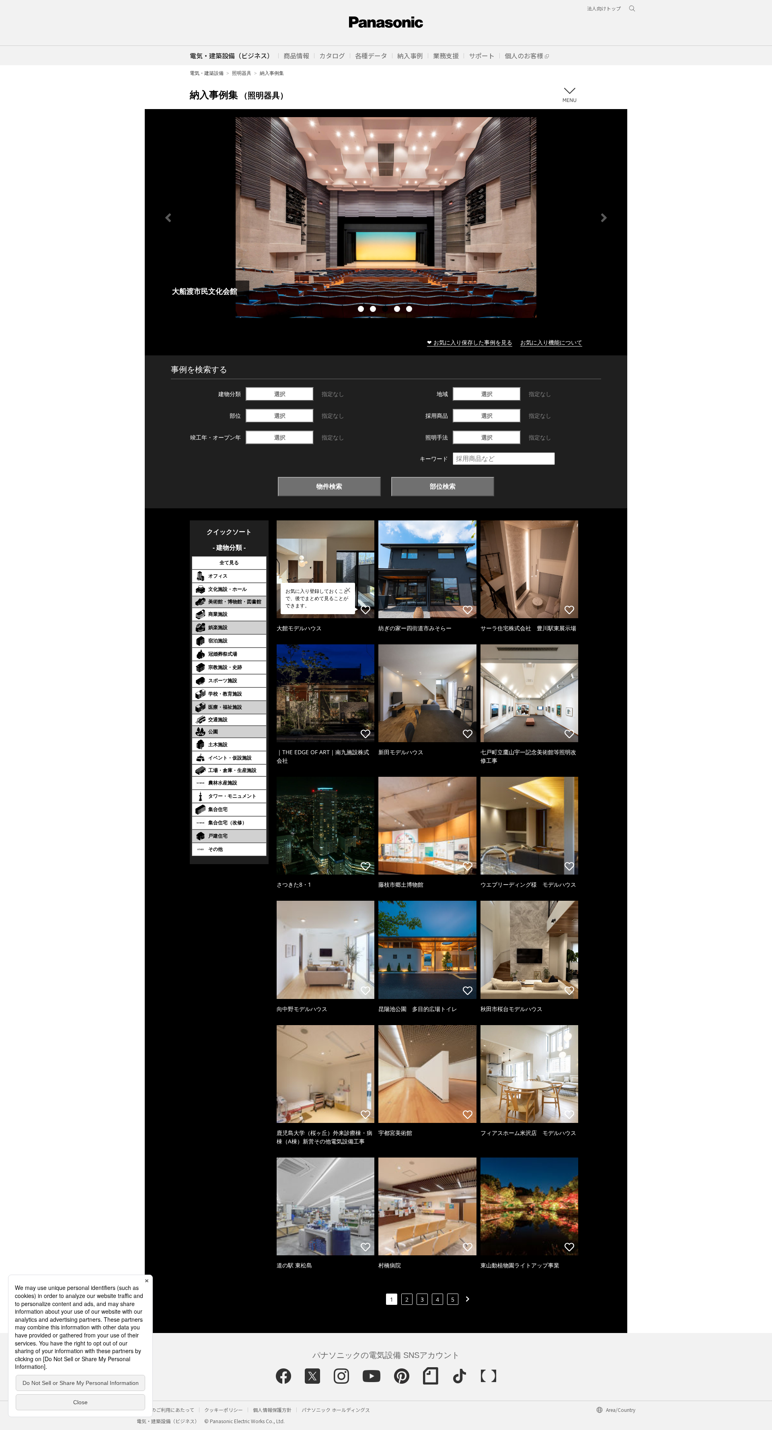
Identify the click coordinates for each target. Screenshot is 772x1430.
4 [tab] (398, 310)
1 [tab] (362, 310)
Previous (168, 218)
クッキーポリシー (223, 1409)
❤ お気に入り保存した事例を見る (469, 342)
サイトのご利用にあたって (165, 1409)
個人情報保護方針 (272, 1409)
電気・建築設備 (207, 73)
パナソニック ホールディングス (336, 1409)
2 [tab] (374, 310)
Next (604, 218)
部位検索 (443, 486)
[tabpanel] (362, 217)
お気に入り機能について (551, 342)
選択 (279, 394)
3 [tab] (386, 310)
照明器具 (241, 73)
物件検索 (329, 486)
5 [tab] (410, 310)
